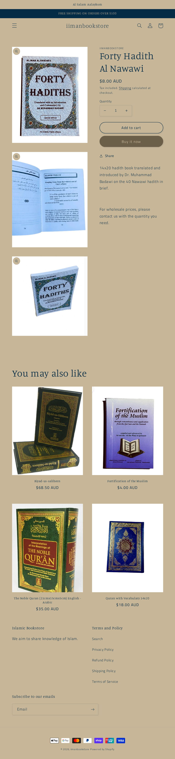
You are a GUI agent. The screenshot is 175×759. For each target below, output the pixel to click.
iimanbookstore (79, 749)
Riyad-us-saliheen (47, 481)
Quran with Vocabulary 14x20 (127, 598)
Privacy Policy (103, 649)
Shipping (125, 88)
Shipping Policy (104, 670)
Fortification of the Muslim (127, 481)
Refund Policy (102, 660)
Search (97, 638)
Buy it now (131, 141)
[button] (14, 25)
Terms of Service (105, 681)
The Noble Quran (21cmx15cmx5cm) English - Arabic (47, 600)
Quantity (106, 101)
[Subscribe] (92, 709)
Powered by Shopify (102, 749)
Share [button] (109, 155)
